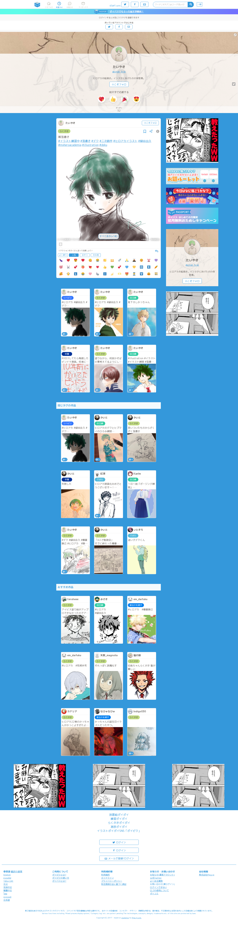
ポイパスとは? (59, 881)
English (7, 874)
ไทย (5, 893)
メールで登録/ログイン (121, 858)
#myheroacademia (69, 145)
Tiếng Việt (8, 881)
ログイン (120, 842)
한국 (5, 884)
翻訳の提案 (16, 871)
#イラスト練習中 (69, 141)
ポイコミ (154, 893)
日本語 (6, 900)
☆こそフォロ (119, 84)
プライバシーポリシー (111, 881)
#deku (103, 145)
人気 (74, 255)
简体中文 (7, 887)
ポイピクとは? (59, 874)
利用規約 (105, 874)
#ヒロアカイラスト (125, 141)
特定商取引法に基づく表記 (113, 884)
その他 (96, 255)
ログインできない (158, 887)
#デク (95, 141)
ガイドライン (107, 877)
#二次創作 (106, 141)
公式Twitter (156, 877)
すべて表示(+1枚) (108, 236)
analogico (125, 917)
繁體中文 (7, 890)
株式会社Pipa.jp (206, 874)
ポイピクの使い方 (60, 877)
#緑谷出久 (144, 141)
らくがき (64, 131)
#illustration (90, 145)
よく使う (63, 255)
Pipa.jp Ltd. (136, 917)
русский (7, 896)
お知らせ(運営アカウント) (162, 874)
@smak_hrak (119, 71)
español (7, 877)
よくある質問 (156, 881)
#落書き (85, 141)
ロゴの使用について (159, 890)
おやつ (85, 255)
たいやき (119, 67)
